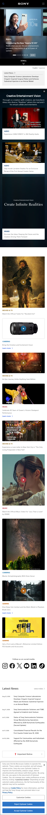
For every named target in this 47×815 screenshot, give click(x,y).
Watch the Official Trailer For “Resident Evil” (18, 314)
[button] (33, 55)
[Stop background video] (44, 91)
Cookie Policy (16, 788)
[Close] (44, 765)
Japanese (42, 68)
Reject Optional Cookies (23, 804)
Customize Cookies (23, 797)
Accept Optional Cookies (23, 811)
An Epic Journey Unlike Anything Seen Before (18, 379)
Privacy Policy (7, 792)
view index (38, 688)
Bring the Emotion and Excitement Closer (17, 345)
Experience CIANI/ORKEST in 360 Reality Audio (21, 134)
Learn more (6, 348)
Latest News (8, 73)
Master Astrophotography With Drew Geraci (18, 576)
